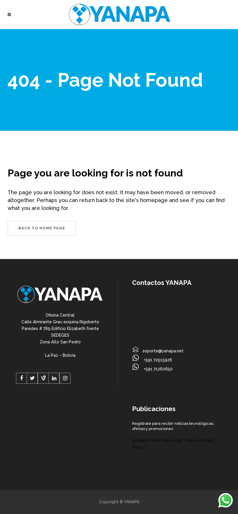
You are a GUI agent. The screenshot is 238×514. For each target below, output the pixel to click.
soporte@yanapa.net (163, 351)
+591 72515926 (157, 360)
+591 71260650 (158, 369)
